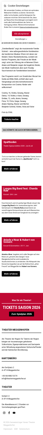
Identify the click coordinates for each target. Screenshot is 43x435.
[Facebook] (9, 412)
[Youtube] (14, 412)
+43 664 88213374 (9, 376)
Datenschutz (24, 429)
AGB (16, 429)
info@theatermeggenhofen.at (14, 378)
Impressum (7, 429)
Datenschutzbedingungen (29, 27)
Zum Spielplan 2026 (21, 314)
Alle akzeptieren (21, 33)
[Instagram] (4, 412)
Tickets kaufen (11, 119)
